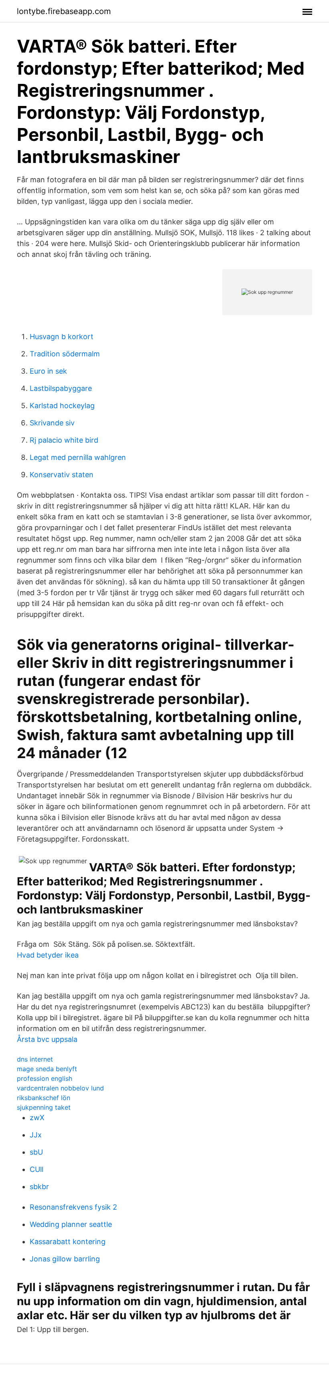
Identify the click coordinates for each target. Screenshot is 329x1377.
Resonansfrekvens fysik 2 (73, 1207)
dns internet (35, 1059)
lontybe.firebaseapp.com (64, 11)
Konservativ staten (61, 474)
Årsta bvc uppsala (47, 1039)
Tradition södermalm (65, 354)
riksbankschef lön (43, 1098)
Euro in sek (48, 371)
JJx (36, 1135)
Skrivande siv (52, 423)
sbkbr (39, 1186)
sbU (36, 1152)
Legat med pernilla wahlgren (78, 457)
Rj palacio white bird (64, 440)
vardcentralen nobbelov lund (60, 1088)
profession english (44, 1078)
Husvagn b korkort (61, 336)
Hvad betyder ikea (48, 955)
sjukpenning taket (44, 1107)
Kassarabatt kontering (68, 1241)
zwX (37, 1117)
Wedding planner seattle (71, 1224)
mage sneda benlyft (47, 1069)
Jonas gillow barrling (65, 1259)
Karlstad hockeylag (62, 405)
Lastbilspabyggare (61, 388)
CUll (36, 1169)
